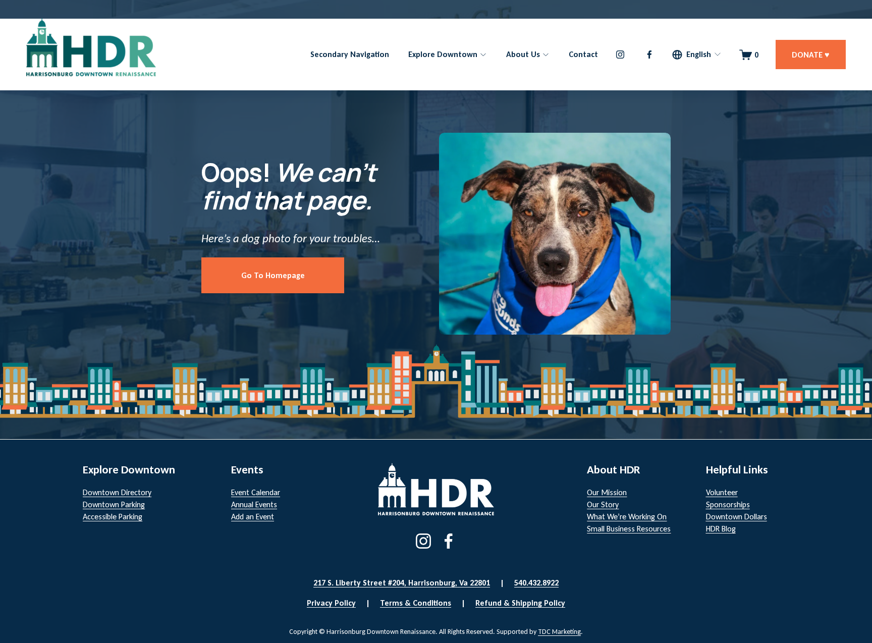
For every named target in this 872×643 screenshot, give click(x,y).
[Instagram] (620, 54)
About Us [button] (523, 54)
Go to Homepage (273, 275)
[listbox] (697, 55)
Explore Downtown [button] (442, 54)
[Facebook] (649, 54)
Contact (583, 54)
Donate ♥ (811, 55)
